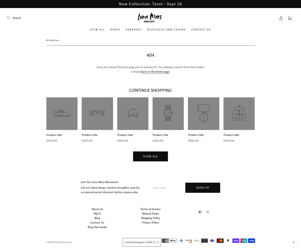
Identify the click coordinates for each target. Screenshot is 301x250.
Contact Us (97, 222)
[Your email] (167, 188)
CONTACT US (201, 29)
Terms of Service (151, 209)
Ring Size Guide (97, 227)
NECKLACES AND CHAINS (166, 29)
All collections (52, 40)
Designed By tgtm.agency (62, 242)
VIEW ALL (97, 29)
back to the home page (155, 71)
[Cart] (289, 18)
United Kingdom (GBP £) (140, 242)
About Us (97, 209)
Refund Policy (150, 213)
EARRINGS (134, 29)
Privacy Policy (150, 222)
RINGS (115, 29)
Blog (97, 218)
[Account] (281, 18)
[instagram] (207, 212)
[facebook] (200, 212)
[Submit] (11, 17)
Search (17, 18)
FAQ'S (97, 213)
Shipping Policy (150, 218)
